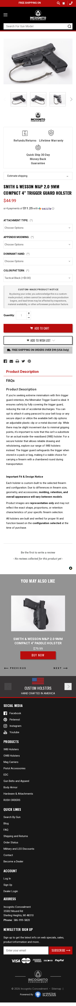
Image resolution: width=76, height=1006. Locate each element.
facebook (15, 713)
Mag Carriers (11, 762)
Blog (6, 823)
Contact (8, 855)
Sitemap (56, 988)
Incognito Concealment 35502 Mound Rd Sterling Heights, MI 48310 (19, 911)
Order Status (11, 842)
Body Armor (10, 787)
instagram (15, 726)
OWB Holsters (12, 755)
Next (70, 99)
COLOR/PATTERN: (16, 270)
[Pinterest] (29, 361)
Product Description (22, 371)
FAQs (10, 380)
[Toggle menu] (5, 14)
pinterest (15, 719)
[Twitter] (23, 361)
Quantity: (9, 315)
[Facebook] (5, 361)
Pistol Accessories (14, 768)
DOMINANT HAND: (17, 253)
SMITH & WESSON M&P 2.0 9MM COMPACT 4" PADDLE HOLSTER (38, 641)
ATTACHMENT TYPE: (18, 220)
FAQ (6, 829)
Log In (7, 878)
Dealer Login (11, 891)
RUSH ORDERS (12, 800)
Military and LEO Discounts (19, 848)
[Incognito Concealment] (38, 976)
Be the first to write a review (38, 552)
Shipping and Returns (16, 836)
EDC (6, 774)
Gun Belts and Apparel (16, 781)
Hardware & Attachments (18, 793)
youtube (14, 732)
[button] (38, 208)
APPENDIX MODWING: (19, 237)
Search (58, 3)
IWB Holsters (11, 749)
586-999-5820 (70, 3)
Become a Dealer (13, 861)
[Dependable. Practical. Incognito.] (38, 15)
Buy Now (38, 655)
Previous (5, 99)
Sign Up (8, 884)
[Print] (17, 361)
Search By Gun (12, 817)
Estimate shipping (17, 175)
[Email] (11, 361)
